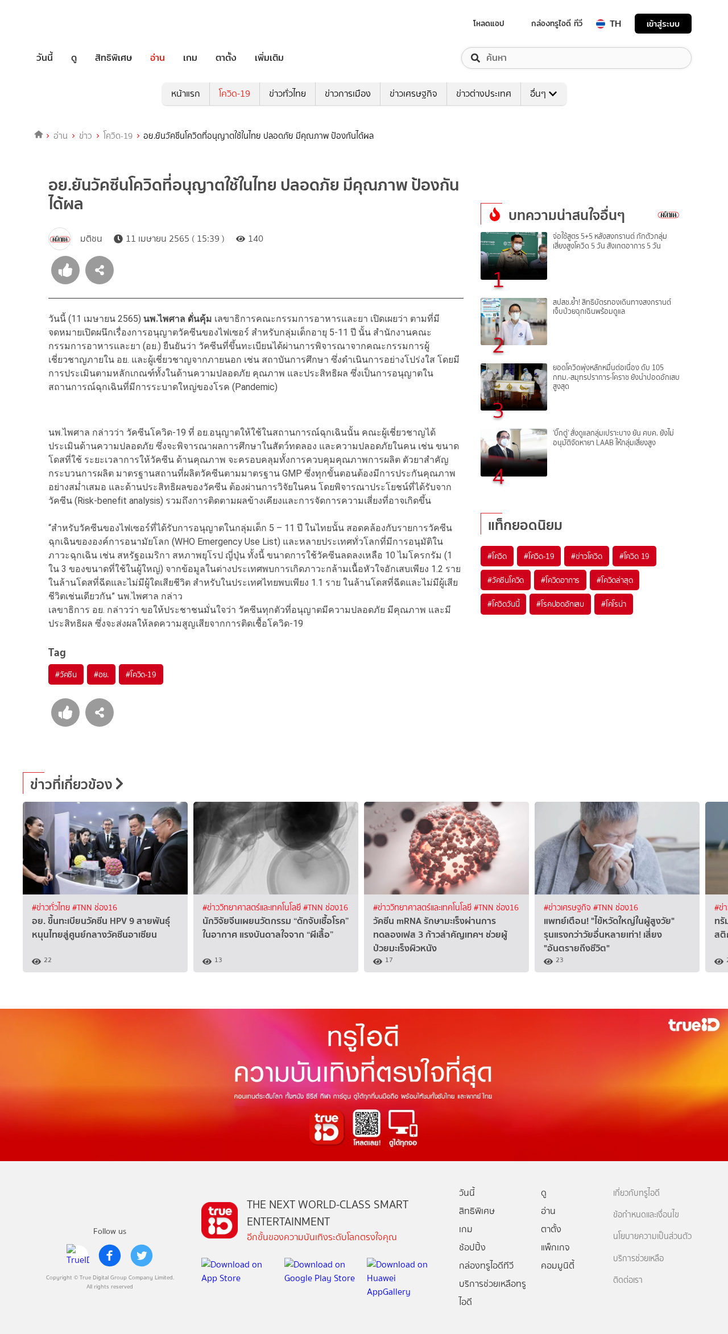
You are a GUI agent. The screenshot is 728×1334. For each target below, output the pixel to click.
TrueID (70, 24)
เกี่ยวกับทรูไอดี (636, 1193)
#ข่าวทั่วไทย (52, 908)
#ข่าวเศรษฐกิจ (568, 908)
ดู (74, 58)
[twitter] (141, 1255)
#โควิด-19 (141, 674)
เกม (190, 58)
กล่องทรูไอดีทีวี (486, 1265)
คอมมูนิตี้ (557, 1265)
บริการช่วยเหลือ (638, 1259)
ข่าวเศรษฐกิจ (413, 93)
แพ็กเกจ (555, 1247)
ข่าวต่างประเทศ (483, 93)
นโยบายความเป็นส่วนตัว (652, 1236)
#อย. (101, 674)
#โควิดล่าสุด (614, 580)
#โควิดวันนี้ (503, 604)
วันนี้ (44, 58)
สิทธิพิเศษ (113, 58)
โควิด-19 (234, 93)
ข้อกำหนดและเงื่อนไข (646, 1215)
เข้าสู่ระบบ (663, 23)
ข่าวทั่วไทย (287, 93)
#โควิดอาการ (560, 580)
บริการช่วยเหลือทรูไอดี (492, 1292)
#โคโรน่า (613, 604)
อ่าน (157, 58)
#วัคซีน (66, 674)
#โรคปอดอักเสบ (560, 604)
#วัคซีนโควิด (505, 580)
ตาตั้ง (226, 58)
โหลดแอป (488, 23)
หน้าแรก (185, 93)
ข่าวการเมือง (348, 93)
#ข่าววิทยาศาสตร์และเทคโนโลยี (252, 908)
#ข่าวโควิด (586, 556)
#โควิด (497, 556)
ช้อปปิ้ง (472, 1247)
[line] (78, 1255)
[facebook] (109, 1255)
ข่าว (85, 136)
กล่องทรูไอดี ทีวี (556, 23)
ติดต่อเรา (628, 1280)
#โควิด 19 (634, 556)
